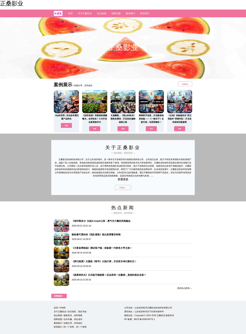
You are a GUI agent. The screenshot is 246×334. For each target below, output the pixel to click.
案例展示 (130, 13)
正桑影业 (11, 3)
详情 (66, 125)
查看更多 (123, 179)
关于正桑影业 (85, 13)
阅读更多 (185, 84)
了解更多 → (123, 187)
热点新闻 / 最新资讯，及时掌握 (68, 315)
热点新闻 (101, 13)
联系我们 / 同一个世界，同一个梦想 (70, 327)
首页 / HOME (60, 308)
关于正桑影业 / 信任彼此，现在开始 (70, 311)
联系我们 (145, 13)
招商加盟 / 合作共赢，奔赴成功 (68, 319)
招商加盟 (116, 13)
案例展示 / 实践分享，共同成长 (68, 323)
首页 (70, 13)
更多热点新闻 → (184, 288)
